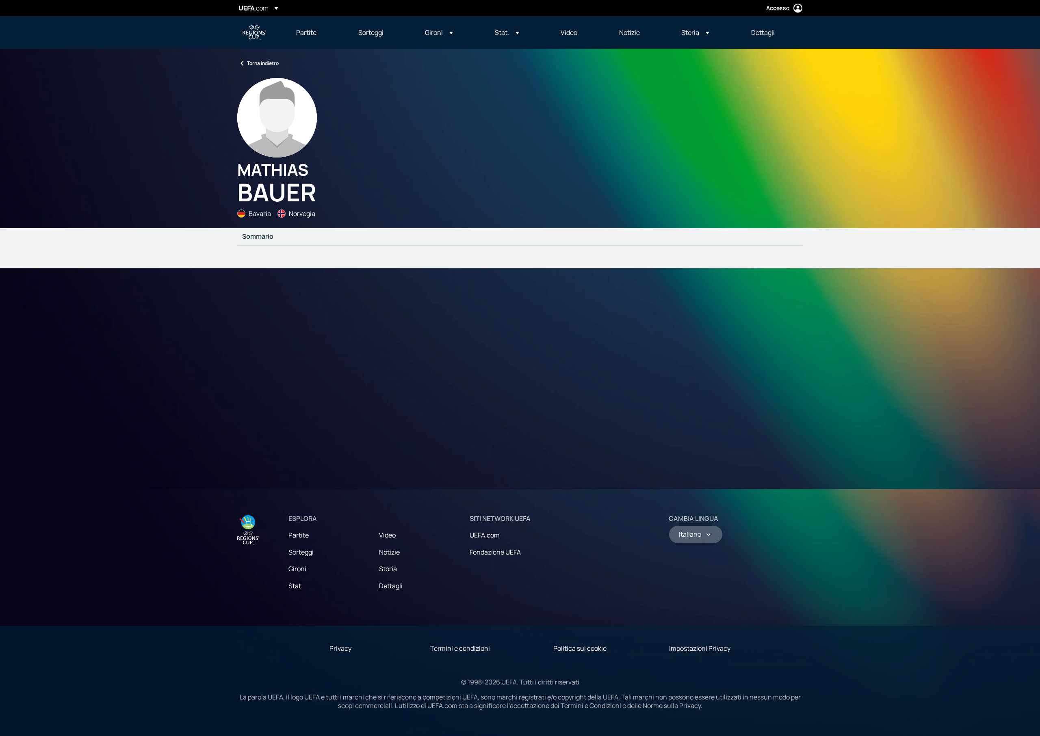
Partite (298, 535)
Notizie (389, 552)
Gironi (297, 568)
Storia (388, 568)
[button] (439, 32)
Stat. (295, 585)
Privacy (340, 648)
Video (387, 535)
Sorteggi (301, 552)
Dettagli (391, 585)
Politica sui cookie (580, 648)
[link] (306, 32)
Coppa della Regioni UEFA (254, 32)
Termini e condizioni (460, 648)
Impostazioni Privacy (699, 648)
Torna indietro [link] (263, 63)
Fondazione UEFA (495, 552)
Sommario (257, 236)
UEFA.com (485, 535)
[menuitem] (317, 32)
